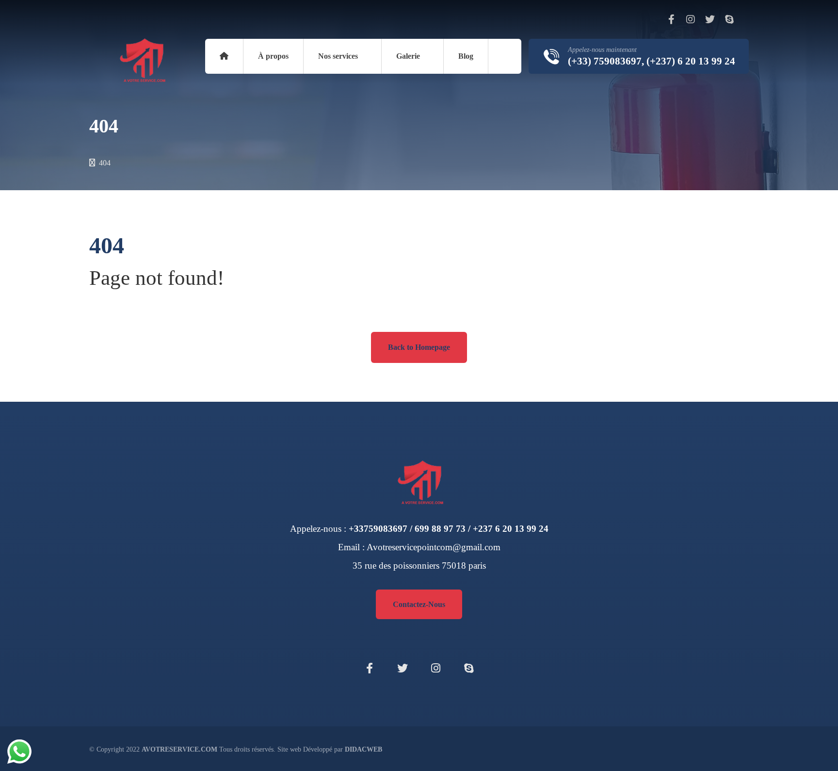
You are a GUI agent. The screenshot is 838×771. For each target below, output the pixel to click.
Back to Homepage (419, 347)
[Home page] (92, 163)
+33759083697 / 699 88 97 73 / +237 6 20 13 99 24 (448, 529)
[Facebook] (671, 19)
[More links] (504, 56)
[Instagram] (690, 19)
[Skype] (729, 19)
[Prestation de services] (141, 60)
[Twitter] (710, 19)
